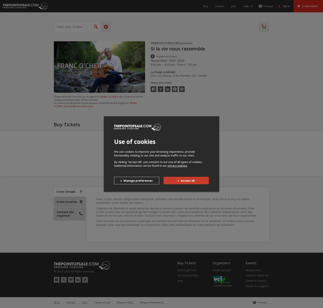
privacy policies (177, 165)
